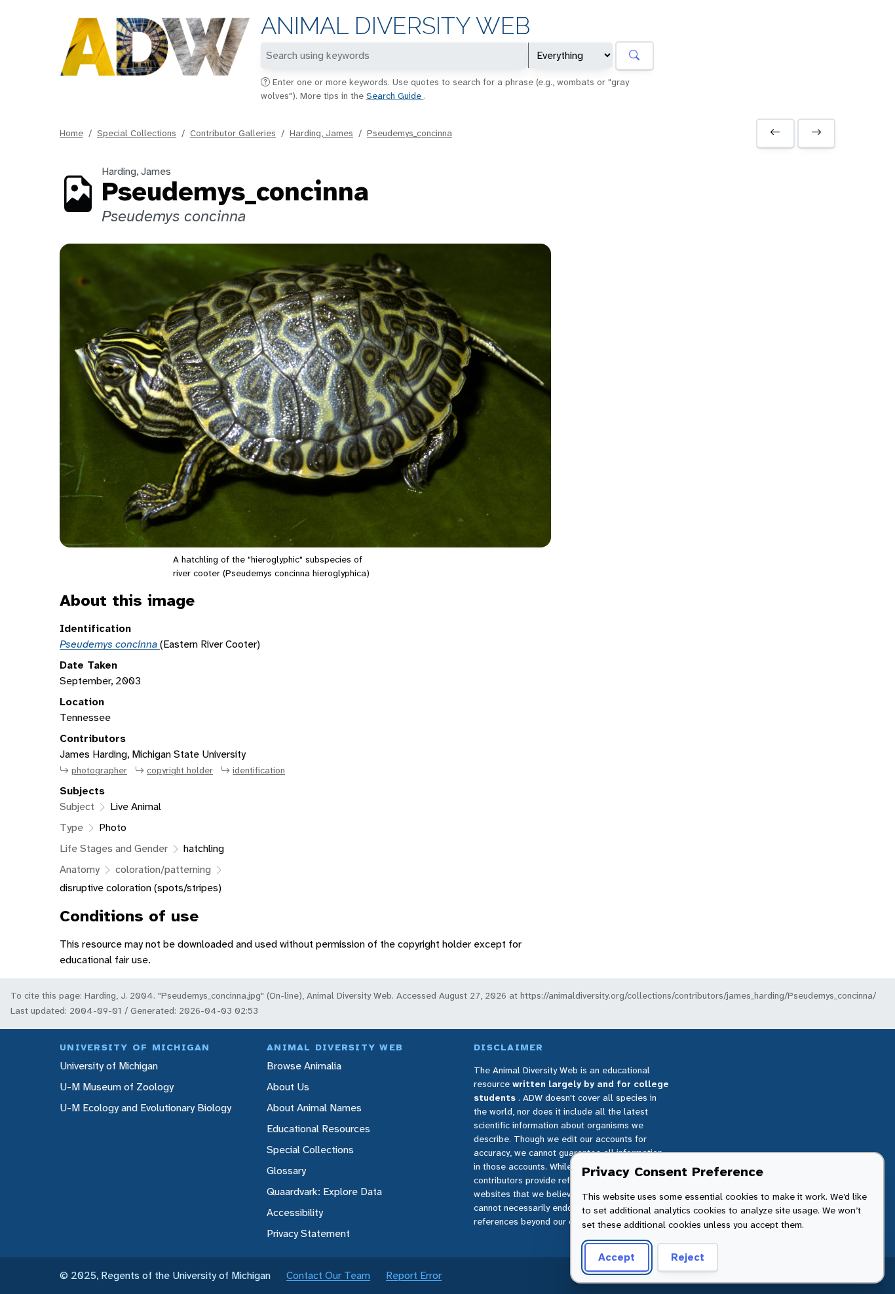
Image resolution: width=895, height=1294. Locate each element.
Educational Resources (318, 1129)
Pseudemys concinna (110, 644)
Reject (687, 1257)
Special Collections (136, 133)
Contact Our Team (328, 1275)
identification (259, 770)
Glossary (286, 1170)
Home (71, 133)
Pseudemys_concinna (409, 133)
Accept (616, 1257)
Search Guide (395, 96)
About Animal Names (314, 1108)
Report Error (414, 1275)
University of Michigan (109, 1066)
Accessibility (295, 1212)
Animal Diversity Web (395, 26)
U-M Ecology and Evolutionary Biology (145, 1108)
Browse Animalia (304, 1066)
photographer (99, 770)
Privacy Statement (308, 1233)
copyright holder (180, 770)
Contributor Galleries (233, 133)
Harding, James (321, 133)
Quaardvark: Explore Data (324, 1191)
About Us (288, 1087)
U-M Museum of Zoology (117, 1087)
